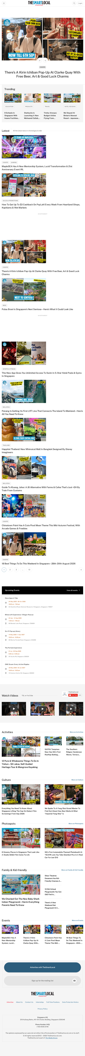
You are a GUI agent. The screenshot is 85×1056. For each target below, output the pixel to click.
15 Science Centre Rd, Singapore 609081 (21, 673)
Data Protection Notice (70, 1002)
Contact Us (29, 1002)
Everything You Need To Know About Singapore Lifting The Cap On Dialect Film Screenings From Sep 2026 (19, 811)
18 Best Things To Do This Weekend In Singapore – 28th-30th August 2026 (38, 563)
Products (28, 106)
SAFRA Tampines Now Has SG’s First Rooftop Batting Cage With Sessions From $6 (53, 754)
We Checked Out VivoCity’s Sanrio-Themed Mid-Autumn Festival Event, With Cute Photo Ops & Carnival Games (42, 74)
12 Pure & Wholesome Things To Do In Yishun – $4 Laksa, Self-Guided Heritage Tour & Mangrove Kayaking (20, 764)
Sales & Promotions (10, 200)
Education (9, 106)
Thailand (6, 445)
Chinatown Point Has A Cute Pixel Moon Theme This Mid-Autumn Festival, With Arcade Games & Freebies (41, 527)
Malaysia (6, 407)
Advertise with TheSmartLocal (42, 967)
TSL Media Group (51, 1038)
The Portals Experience (13, 648)
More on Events (77, 920)
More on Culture (77, 780)
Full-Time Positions (53, 1002)
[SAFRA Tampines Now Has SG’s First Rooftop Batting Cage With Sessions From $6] (53, 741)
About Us (19, 1002)
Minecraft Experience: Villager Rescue (19, 615)
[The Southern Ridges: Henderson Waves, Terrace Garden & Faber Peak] (74, 741)
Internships (40, 1002)
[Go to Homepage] (39, 3)
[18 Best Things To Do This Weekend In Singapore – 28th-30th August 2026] (42, 543)
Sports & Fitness (9, 369)
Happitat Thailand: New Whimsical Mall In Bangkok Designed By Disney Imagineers (37, 451)
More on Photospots (76, 823)
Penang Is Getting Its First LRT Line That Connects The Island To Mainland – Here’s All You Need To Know (42, 412)
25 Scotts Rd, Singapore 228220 (19, 656)
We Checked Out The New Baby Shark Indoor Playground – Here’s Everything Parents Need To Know (20, 902)
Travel (47, 106)
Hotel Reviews (70, 106)
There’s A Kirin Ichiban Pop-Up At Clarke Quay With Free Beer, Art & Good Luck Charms (40, 273)
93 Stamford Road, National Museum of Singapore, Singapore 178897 (31, 607)
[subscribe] (74, 981)
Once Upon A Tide (11, 598)
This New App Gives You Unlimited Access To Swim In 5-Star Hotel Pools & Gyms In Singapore (41, 374)
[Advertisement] (42, 225)
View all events (72, 590)
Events (42, 67)
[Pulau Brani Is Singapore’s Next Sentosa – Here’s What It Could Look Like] (42, 289)
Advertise (10, 1002)
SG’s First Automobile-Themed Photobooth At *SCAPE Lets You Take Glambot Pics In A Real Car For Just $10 (64, 855)
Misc (4, 305)
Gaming (14, 162)
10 (29, 570)
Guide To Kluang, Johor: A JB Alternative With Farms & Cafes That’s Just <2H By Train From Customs (41, 489)
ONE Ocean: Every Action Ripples (17, 664)
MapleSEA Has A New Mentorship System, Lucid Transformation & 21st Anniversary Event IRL (37, 168)
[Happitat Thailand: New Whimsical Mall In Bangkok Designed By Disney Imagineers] (42, 429)
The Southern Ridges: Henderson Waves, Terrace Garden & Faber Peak (74, 754)
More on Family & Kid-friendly (72, 870)
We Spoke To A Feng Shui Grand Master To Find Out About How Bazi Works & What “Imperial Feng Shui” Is (62, 811)
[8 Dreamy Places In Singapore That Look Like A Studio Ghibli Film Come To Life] (21, 838)
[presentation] (72, 694)
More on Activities (76, 732)
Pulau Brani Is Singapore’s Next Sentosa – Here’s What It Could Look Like (37, 309)
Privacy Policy (42, 1009)
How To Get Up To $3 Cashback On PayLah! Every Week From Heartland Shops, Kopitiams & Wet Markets (41, 206)
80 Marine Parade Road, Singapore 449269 (22, 640)
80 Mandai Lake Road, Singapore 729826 (22, 623)
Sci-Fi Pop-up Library (12, 631)
